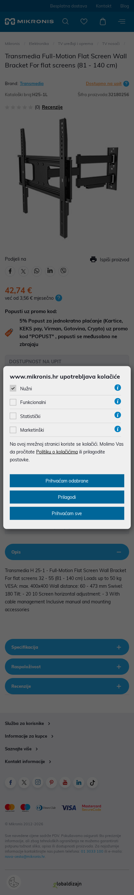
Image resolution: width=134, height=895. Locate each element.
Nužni (26, 389)
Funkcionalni (33, 402)
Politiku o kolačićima (57, 452)
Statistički (30, 416)
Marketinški (32, 430)
